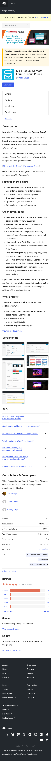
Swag (30, 698)
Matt (5, 709)
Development (10, 112)
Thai (10, 728)
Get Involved (32, 685)
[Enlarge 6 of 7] (45, 371)
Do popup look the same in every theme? (20, 433)
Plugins (30, 673)
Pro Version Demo (31, 166)
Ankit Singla (24, 78)
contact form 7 (36, 555)
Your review (7, 611)
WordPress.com (10, 705)
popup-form (43, 559)
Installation (9, 106)
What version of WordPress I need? (18, 441)
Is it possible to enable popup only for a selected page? (15, 458)
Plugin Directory (8, 11)
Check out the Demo (12, 166)
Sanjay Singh (13, 510)
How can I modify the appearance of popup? (12, 449)
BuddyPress (8, 718)
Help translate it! (41, 17)
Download (8, 85)
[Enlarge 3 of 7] (21, 394)
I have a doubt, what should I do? (17, 466)
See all (46, 611)
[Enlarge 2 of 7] (21, 361)
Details (8, 94)
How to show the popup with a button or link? (13, 417)
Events (30, 689)
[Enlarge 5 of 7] (45, 358)
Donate (31, 693)
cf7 (28, 555)
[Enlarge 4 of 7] (45, 345)
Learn (4, 685)
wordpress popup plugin (39, 564)
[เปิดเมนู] (47, 3)
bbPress (7, 714)
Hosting (5, 673)
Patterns (30, 677)
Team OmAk (12, 501)
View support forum (10, 629)
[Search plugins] (27, 25)
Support (8, 118)
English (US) (44, 549)
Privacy (5, 677)
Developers (7, 693)
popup (45, 555)
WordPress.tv (9, 698)
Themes (30, 669)
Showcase (31, 665)
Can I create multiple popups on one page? (21, 426)
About (5, 665)
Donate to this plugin (11, 650)
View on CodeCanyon (12, 331)
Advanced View (9, 571)
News (4, 669)
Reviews (8, 100)
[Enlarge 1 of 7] (21, 345)
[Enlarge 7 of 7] (45, 383)
